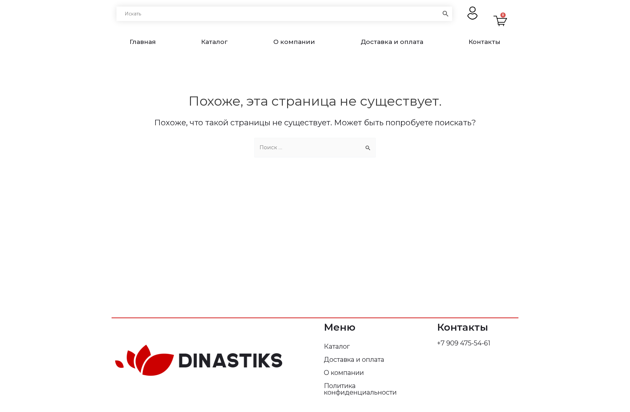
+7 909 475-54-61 (463, 343)
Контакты (484, 42)
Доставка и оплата (392, 42)
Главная (143, 42)
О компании (294, 42)
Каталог (214, 42)
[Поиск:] (315, 147)
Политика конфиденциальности (360, 389)
